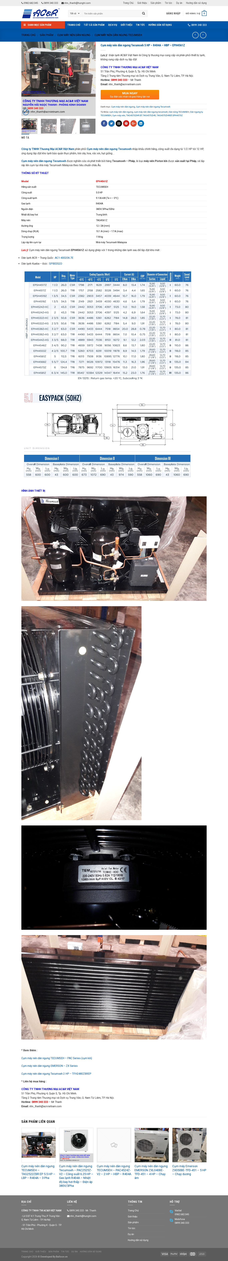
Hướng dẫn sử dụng (196, 3)
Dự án (179, 3)
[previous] (27, 79)
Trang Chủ (128, 3)
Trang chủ (28, 35)
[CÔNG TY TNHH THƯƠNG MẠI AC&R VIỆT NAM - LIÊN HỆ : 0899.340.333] (42, 13)
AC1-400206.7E (64, 257)
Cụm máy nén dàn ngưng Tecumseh (118, 35)
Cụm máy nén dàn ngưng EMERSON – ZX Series (49, 1065)
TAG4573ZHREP (164, 115)
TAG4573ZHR (149, 115)
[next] (90, 79)
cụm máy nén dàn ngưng (121, 112)
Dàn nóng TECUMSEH (179, 112)
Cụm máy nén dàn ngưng (73, 35)
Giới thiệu (142, 3)
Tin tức (168, 3)
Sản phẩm (156, 3)
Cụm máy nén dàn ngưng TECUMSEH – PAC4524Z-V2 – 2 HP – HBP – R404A (114, 1170)
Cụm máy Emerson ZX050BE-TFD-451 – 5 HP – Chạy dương (189, 1170)
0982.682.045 (30, 3)
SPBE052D (55, 263)
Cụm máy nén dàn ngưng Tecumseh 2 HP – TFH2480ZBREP (56, 1073)
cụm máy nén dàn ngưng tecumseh (151, 112)
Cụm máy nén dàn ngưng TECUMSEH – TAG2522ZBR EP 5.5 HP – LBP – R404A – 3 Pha (38, 1172)
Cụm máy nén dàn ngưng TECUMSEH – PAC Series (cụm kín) (56, 1058)
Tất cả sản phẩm (94, 24)
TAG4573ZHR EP (134, 115)
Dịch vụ (112, 24)
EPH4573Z (178, 115)
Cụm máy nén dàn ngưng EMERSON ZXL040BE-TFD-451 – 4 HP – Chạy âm (151, 1172)
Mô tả (25, 137)
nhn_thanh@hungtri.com (77, 3)
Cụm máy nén (118, 115)
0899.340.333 (50, 3)
